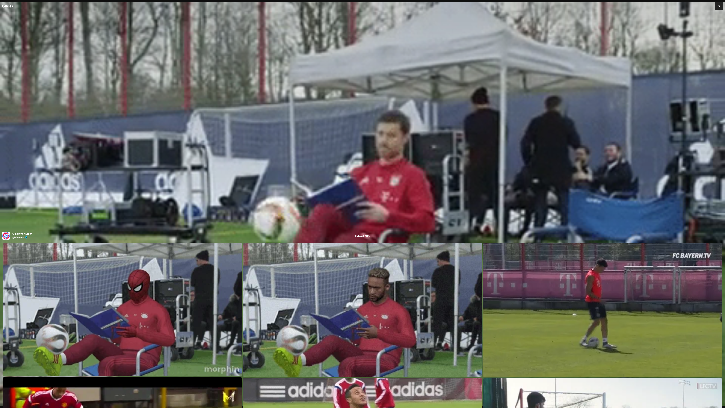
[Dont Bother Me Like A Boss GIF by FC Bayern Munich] (362, 204)
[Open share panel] (719, 6)
